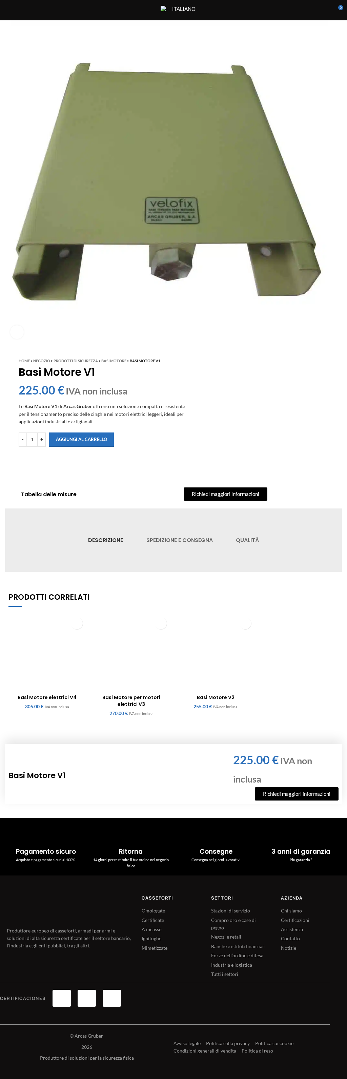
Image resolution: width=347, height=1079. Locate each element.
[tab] (105, 540)
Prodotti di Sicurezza (76, 361)
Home (24, 361)
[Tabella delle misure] (12, 494)
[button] (77, 623)
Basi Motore (113, 361)
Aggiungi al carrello (81, 439)
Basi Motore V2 (215, 697)
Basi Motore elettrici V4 (47, 697)
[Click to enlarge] (17, 332)
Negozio (41, 361)
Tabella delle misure (49, 494)
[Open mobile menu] (151, 10)
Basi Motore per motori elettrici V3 (131, 701)
